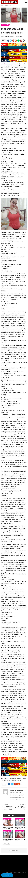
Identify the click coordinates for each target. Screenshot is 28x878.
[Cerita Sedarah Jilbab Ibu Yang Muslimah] (20, 822)
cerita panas (24, 778)
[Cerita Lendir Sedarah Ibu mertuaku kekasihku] (8, 834)
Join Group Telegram (7, 875)
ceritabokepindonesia (7, 64)
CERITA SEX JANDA (5, 24)
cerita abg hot (6, 778)
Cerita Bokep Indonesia (13, 778)
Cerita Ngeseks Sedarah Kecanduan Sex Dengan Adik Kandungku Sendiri (7, 808)
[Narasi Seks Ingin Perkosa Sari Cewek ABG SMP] (8, 822)
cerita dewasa (19, 778)
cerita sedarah (4, 780)
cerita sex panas (14, 780)
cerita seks (8, 780)
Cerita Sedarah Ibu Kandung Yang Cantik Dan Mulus (20, 808)
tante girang (19, 780)
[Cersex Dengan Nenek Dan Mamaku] (20, 834)
